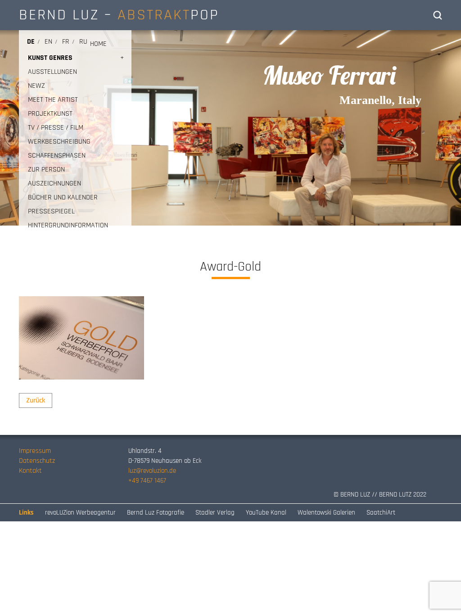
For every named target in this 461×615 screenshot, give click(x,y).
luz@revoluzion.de (152, 470)
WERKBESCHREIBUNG (59, 141)
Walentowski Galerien (326, 512)
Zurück (35, 400)
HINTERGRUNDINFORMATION (68, 225)
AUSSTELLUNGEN (52, 72)
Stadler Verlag (215, 512)
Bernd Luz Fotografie (155, 512)
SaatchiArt (380, 512)
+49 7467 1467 (147, 480)
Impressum (35, 451)
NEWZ (36, 85)
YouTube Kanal (266, 512)
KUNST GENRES (50, 58)
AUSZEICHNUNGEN (54, 183)
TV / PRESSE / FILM (55, 127)
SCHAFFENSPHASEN (57, 155)
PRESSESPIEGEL (51, 211)
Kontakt (30, 470)
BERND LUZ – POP (119, 15)
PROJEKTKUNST (50, 113)
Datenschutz (37, 461)
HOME (98, 44)
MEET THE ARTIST (53, 99)
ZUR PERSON (46, 169)
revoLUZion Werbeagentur (80, 512)
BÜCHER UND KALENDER (63, 197)
